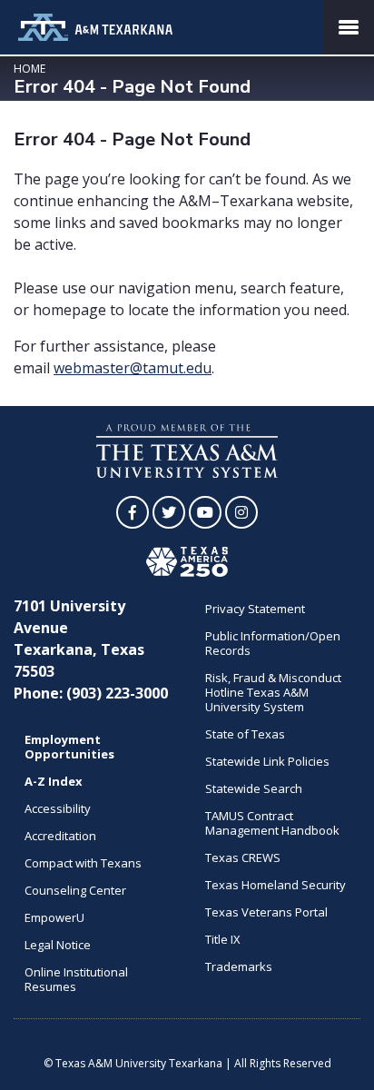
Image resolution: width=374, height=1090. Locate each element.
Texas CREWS (242, 857)
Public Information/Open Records (272, 643)
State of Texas (245, 734)
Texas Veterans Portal (266, 912)
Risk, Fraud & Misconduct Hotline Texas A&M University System (273, 692)
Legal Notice (58, 944)
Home (29, 68)
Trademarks (238, 966)
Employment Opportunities (69, 746)
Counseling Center (75, 890)
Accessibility (58, 808)
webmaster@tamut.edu (133, 368)
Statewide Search (253, 788)
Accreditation (60, 835)
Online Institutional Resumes (76, 979)
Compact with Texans (83, 863)
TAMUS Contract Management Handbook (272, 823)
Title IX (223, 939)
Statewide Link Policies (267, 761)
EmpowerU (54, 917)
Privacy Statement (255, 608)
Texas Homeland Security (275, 885)
